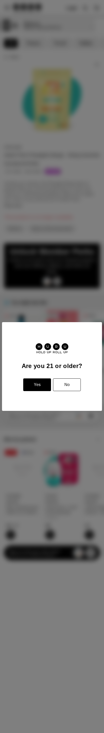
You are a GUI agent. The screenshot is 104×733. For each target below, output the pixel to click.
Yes (37, 384)
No (67, 384)
